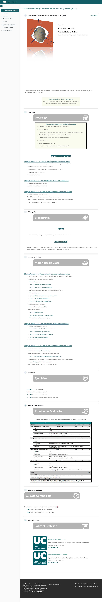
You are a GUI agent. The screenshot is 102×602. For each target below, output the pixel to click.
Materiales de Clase (8, 19)
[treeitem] (9, 10)
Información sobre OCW (55, 584)
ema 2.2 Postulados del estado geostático (40, 284)
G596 (28, 512)
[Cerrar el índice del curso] (1, 6)
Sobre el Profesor (7, 30)
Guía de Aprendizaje (8, 27)
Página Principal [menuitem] (12, 2)
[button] (25, 15)
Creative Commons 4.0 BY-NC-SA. (33, 590)
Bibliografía (6, 16)
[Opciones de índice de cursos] (18, 6)
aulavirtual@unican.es (92, 586)
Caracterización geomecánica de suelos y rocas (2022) (11, 10)
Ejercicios (5, 21)
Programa (5, 13)
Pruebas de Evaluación (9, 24)
